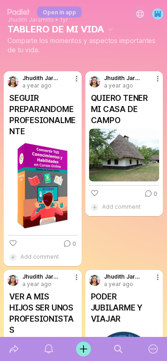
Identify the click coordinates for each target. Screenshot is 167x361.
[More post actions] (70, 82)
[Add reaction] (13, 243)
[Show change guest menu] (157, 14)
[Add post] (83, 349)
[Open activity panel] (48, 349)
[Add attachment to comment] (13, 257)
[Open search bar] (118, 349)
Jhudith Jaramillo (30, 20)
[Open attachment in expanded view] (42, 185)
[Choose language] (140, 13)
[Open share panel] (14, 349)
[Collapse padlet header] (110, 29)
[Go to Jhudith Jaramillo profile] (13, 81)
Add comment (39, 256)
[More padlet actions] (153, 349)
